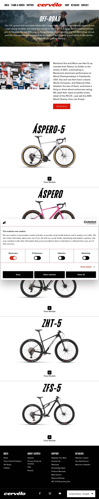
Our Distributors (82, 461)
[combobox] (81, 493)
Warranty (55, 464)
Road (6, 458)
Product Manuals (58, 471)
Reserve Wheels (57, 478)
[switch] (37, 258)
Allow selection (49, 275)
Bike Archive (56, 475)
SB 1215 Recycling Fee (60, 481)
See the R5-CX (62, 106)
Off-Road (7, 464)
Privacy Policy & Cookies (34, 462)
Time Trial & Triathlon (13, 461)
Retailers (75, 5)
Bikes (7, 5)
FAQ (29, 467)
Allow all (81, 275)
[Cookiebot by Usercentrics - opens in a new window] (85, 222)
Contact (85, 5)
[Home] (49, 4)
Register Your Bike (58, 458)
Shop (67, 5)
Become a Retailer (82, 464)
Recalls (30, 470)
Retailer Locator (81, 458)
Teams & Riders (18, 5)
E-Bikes (7, 468)
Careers (31, 458)
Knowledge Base (58, 468)
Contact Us (56, 461)
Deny (18, 275)
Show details (86, 267)
